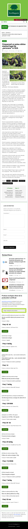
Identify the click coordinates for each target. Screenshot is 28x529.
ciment (8, 180)
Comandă (5, 331)
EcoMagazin (5, 51)
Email (5, 235)
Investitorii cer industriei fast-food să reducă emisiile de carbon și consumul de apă (16, 286)
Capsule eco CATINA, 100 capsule (10, 417)
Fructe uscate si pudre (11, 419)
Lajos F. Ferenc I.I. (15, 502)
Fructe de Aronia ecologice (8, 436)
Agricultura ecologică (6, 301)
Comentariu (6, 213)
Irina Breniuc (12, 282)
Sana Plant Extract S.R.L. (16, 425)
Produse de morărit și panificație (14, 361)
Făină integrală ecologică (8, 474)
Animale (4, 41)
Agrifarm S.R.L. (14, 346)
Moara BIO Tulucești (15, 387)
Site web (5, 240)
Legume (8, 340)
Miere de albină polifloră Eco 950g (10, 493)
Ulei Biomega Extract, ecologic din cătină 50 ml (14, 397)
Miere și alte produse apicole (13, 496)
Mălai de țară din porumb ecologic (10, 378)
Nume (5, 229)
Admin (11, 265)
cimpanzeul (22, 180)
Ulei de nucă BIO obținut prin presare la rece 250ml (13, 318)
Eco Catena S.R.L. (15, 406)
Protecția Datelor (11, 526)
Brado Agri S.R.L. (14, 368)
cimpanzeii (14, 180)
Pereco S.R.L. (14, 464)
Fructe (8, 438)
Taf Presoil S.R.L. (14, 327)
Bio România (17, 514)
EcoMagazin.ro (16, 524)
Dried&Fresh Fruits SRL (16, 444)
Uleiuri (8, 321)
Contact (18, 526)
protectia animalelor (7, 183)
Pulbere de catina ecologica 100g (10, 455)
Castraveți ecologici (7, 338)
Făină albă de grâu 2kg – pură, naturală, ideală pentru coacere (14, 358)
